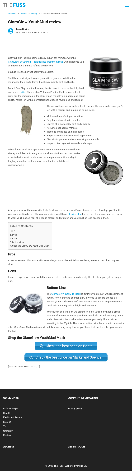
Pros (14, 235)
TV (4, 426)
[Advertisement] (66, 47)
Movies (7, 421)
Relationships (10, 408)
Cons (14, 238)
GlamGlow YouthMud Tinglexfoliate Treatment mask (36, 61)
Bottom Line (18, 242)
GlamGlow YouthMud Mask (66, 293)
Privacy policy (75, 408)
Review (7, 435)
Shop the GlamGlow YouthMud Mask (30, 246)
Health (6, 413)
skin (23, 92)
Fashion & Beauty (12, 417)
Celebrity (8, 430)
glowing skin (74, 214)
